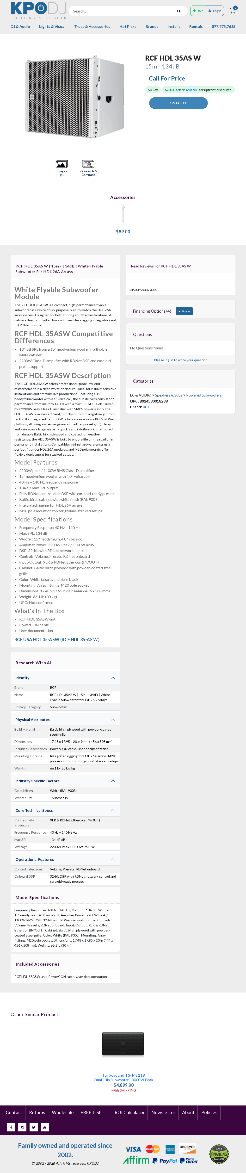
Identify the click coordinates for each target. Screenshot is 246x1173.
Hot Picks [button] (127, 26)
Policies (209, 1112)
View (185, 311)
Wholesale (63, 1112)
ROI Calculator (130, 1112)
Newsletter (163, 1112)
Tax (153, 90)
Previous (13, 96)
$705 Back (173, 90)
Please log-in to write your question (181, 360)
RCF (146, 406)
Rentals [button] (196, 26)
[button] (62, 168)
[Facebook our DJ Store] (11, 1127)
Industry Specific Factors (37, 780)
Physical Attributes (32, 719)
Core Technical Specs (34, 810)
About (188, 1112)
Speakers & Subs (168, 395)
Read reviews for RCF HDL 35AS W (161, 266)
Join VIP (192, 90)
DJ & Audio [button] (20, 26)
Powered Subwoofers (204, 395)
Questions (142, 334)
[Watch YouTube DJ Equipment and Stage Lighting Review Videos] (45, 1127)
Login (217, 11)
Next (136, 96)
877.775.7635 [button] (223, 26)
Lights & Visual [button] (52, 26)
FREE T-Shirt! (94, 1112)
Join (200, 11)
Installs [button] (174, 26)
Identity (22, 677)
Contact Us (178, 103)
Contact (14, 1112)
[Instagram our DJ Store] (22, 1127)
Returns (37, 1112)
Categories (143, 381)
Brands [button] (152, 26)
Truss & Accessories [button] (92, 26)
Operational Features (34, 859)
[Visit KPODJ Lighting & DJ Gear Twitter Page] (34, 1127)
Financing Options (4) (152, 311)
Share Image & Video (143, 289)
